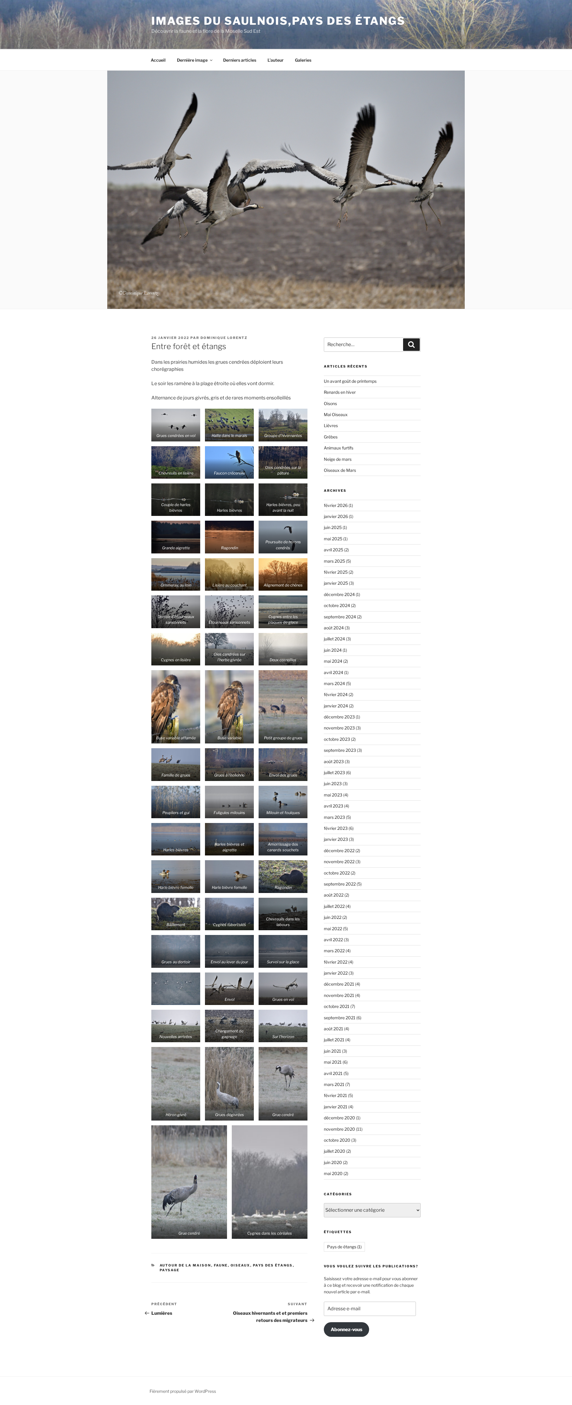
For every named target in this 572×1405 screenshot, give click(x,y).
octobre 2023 (337, 739)
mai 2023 (333, 794)
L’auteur (276, 60)
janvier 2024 (336, 705)
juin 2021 (332, 1051)
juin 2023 (333, 783)
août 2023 (334, 761)
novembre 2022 (339, 861)
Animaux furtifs (338, 447)
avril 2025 (333, 549)
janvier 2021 (335, 1106)
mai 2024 (333, 661)
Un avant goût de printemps (350, 381)
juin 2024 (333, 650)
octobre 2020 (337, 1140)
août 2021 (333, 1028)
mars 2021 (334, 1084)
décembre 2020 (339, 1117)
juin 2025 (333, 527)
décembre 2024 (339, 594)
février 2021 (335, 1095)
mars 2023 (334, 817)
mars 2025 (334, 561)
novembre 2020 (339, 1129)
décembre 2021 (339, 984)
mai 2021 (333, 1062)
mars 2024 (334, 683)
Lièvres (331, 425)
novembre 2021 (339, 995)
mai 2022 (333, 928)
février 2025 (336, 572)
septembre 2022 (340, 883)
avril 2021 (333, 1073)
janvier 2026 (336, 516)
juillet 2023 (334, 772)
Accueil (158, 60)
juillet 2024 (334, 638)
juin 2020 (333, 1162)
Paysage (170, 1270)
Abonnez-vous (346, 1329)
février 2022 (335, 961)
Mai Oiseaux (336, 414)
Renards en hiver (340, 392)
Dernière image (192, 60)
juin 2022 (332, 917)
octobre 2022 (337, 872)
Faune (221, 1265)
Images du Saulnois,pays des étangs (278, 20)
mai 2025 (333, 538)
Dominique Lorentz (224, 338)
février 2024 (336, 694)
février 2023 (336, 828)
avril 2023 (333, 805)
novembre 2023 (339, 727)
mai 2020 (333, 1173)
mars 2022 (334, 950)
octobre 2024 (337, 605)
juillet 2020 (334, 1151)
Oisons (330, 403)
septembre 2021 (339, 1017)
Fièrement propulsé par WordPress (183, 1391)
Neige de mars (338, 459)
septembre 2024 (340, 616)
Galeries (303, 60)
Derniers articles (239, 60)
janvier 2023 (336, 839)
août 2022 (333, 894)
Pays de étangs (344, 1246)
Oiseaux (240, 1265)
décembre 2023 (339, 716)
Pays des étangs (273, 1265)
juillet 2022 (334, 906)
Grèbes (331, 436)
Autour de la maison (185, 1265)
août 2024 (334, 627)
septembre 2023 (340, 750)
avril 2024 (333, 672)
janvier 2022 (336, 972)
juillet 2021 (334, 1039)
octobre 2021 (336, 1006)
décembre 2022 (339, 850)
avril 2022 (333, 939)
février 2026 (336, 505)
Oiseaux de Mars (340, 470)
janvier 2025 (336, 583)
